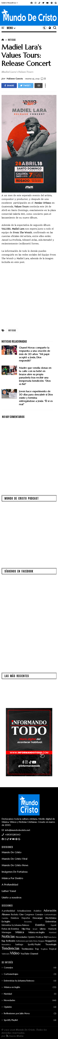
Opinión (31, 937)
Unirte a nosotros (11, 897)
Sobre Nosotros (9, 3)
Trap (37, 949)
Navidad (52, 933)
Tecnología (50, 944)
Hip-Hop (26, 929)
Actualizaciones (24, 911)
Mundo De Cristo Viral (14, 858)
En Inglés (6, 921)
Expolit (53, 925)
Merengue (6, 932)
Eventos (40, 925)
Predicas (39, 937)
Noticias (12, 39)
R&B (46, 937)
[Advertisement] (29, 295)
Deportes (26, 918)
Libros (43, 929)
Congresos (29, 914)
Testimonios (27, 949)
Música (19, 932)
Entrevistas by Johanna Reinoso (15, 925)
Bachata (14, 914)
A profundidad (8, 911)
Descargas (38, 918)
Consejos (39, 914)
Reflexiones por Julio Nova (27, 941)
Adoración (50, 910)
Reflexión (10, 941)
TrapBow (44, 949)
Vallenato (6, 954)
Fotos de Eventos (10, 929)
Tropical (52, 949)
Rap (3, 941)
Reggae (41, 941)
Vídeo (14, 953)
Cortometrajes (50, 915)
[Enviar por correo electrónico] (38, 85)
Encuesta (28, 922)
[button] (10, 3)
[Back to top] (50, 1031)
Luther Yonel (9, 890)
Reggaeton (50, 941)
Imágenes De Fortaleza (15, 871)
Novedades (21, 937)
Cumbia (5, 918)
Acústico (37, 911)
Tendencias (10, 948)
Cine (21, 914)
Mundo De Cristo (11, 852)
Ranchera (52, 937)
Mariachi (52, 929)
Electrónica (50, 918)
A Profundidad (10, 884)
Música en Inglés (36, 932)
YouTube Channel (29, 953)
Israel (35, 929)
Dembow (15, 918)
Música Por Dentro (12, 878)
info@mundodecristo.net (17, 830)
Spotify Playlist (34, 944)
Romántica (6, 945)
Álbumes (6, 914)
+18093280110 (12, 834)
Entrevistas (51, 921)
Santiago (19, 944)
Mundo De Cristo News (15, 865)
